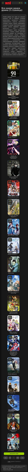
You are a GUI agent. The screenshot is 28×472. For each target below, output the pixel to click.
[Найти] (21, 3)
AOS (9, 461)
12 (17, 457)
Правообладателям (8, 469)
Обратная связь (7, 468)
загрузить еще (14, 453)
